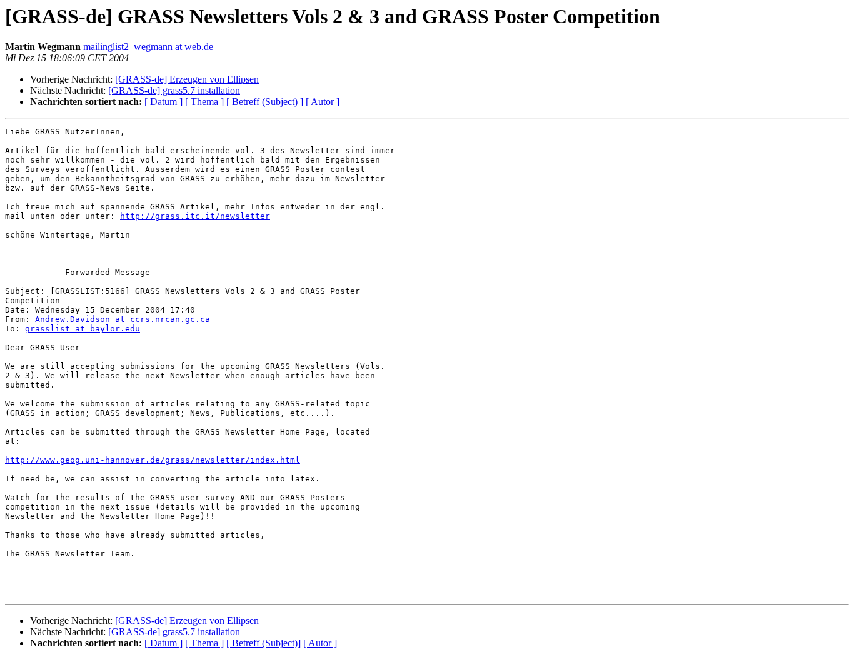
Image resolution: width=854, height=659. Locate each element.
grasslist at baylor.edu (82, 328)
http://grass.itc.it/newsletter (195, 216)
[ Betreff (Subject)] (263, 643)
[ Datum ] (163, 101)
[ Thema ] (204, 101)
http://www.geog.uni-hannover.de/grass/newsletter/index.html (152, 460)
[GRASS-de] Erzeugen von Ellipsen (187, 79)
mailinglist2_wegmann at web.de (148, 46)
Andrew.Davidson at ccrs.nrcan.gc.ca (122, 319)
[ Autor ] (322, 101)
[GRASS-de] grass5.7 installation (174, 90)
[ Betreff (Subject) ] (264, 101)
